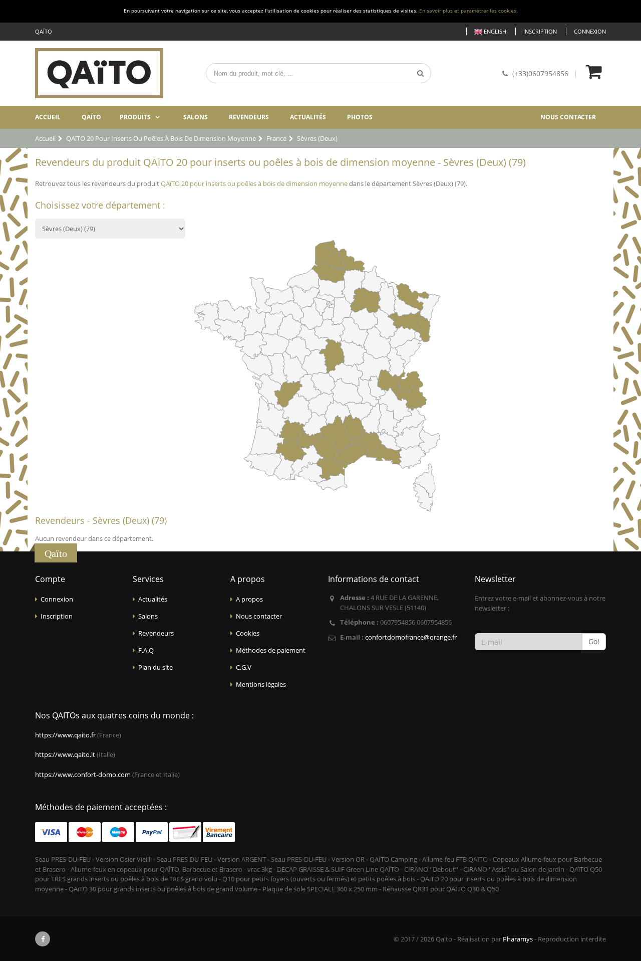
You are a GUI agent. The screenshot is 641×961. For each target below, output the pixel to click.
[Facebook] (42, 938)
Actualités (308, 117)
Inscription (540, 31)
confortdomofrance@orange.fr (411, 637)
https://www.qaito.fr (65, 734)
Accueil (48, 117)
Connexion (590, 31)
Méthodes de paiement (270, 650)
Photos (360, 117)
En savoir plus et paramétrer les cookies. (468, 11)
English (494, 31)
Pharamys (518, 938)
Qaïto (91, 117)
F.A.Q (146, 650)
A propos (249, 599)
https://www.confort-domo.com (83, 774)
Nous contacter (568, 117)
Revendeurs (249, 117)
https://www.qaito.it (65, 754)
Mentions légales (261, 684)
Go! (593, 641)
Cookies (247, 633)
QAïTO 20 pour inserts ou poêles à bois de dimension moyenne (254, 183)
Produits (135, 117)
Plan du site (155, 667)
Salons (195, 117)
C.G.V (243, 667)
